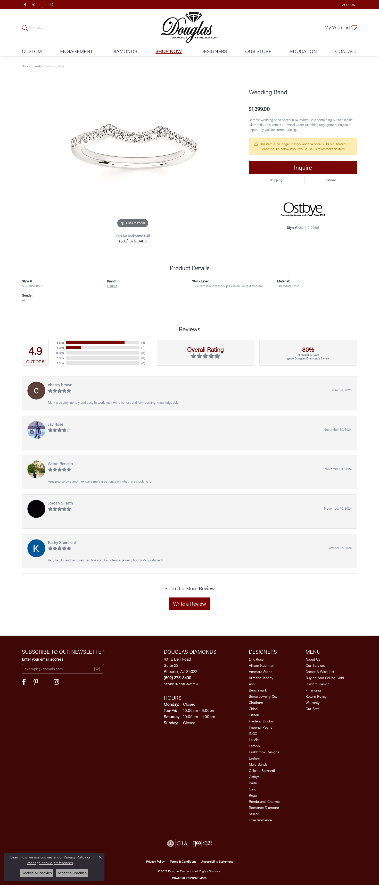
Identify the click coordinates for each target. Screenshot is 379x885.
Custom (32, 51)
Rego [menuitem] (253, 795)
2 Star (60, 358)
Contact (346, 51)
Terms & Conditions (183, 861)
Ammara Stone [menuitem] (260, 671)
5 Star (60, 342)
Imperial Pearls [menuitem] (260, 727)
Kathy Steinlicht (62, 542)
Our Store (258, 51)
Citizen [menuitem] (254, 714)
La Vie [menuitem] (254, 739)
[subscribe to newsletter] (97, 668)
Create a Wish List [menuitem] (320, 671)
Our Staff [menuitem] (312, 708)
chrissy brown (60, 384)
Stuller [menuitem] (254, 813)
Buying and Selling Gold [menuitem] (325, 677)
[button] (349, 4)
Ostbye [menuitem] (254, 776)
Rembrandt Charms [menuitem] (264, 801)
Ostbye (112, 286)
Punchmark (198, 878)
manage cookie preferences (50, 863)
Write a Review (189, 603)
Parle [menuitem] (253, 782)
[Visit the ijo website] (202, 843)
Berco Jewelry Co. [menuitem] (263, 696)
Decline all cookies (37, 873)
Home (25, 66)
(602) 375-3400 (133, 241)
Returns (331, 180)
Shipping (276, 180)
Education (303, 51)
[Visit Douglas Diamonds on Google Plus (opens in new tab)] (42, 5)
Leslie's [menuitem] (254, 758)
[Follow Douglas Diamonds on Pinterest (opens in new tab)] (34, 5)
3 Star (60, 352)
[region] (132, 152)
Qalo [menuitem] (252, 788)
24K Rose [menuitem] (256, 659)
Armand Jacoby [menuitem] (261, 677)
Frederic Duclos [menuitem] (261, 720)
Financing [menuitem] (313, 690)
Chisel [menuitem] (253, 708)
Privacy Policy (155, 861)
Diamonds (124, 51)
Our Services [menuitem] (315, 665)
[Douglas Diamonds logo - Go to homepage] (189, 27)
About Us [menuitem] (313, 659)
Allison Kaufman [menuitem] (261, 665)
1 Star (60, 363)
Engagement (76, 51)
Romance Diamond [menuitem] (264, 807)
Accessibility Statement (217, 861)
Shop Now (168, 51)
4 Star (60, 347)
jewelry (38, 66)
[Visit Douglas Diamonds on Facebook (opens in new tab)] (25, 5)
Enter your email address (42, 659)
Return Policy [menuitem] (316, 696)
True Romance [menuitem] (260, 819)
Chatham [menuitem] (256, 702)
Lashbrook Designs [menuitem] (264, 751)
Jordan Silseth (60, 503)
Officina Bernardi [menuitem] (262, 770)
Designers (213, 51)
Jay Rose (55, 424)
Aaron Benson (60, 463)
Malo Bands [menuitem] (258, 764)
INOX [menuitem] (253, 733)
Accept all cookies (72, 873)
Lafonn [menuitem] (254, 745)
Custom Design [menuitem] (317, 683)
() (143, 342)
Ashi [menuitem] (252, 683)
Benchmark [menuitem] (258, 690)
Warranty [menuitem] (313, 702)
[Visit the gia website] (177, 843)
